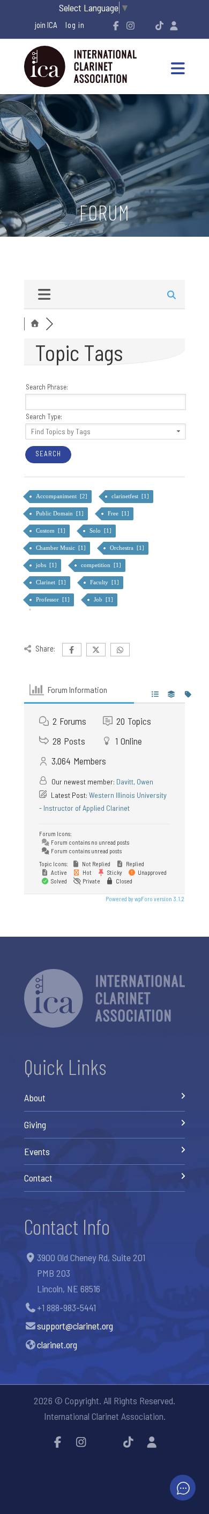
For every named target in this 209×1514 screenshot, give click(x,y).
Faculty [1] (105, 582)
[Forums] (35, 323)
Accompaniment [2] (62, 496)
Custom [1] (51, 530)
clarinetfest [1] (131, 496)
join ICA (46, 25)
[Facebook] (115, 25)
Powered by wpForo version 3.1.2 (144, 898)
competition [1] (102, 565)
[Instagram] (130, 25)
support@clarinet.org (75, 1326)
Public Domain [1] (60, 513)
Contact (38, 1178)
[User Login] (173, 25)
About (35, 1097)
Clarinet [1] (52, 582)
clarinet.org (57, 1344)
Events (37, 1151)
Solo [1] (101, 530)
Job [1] (104, 599)
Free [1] (119, 513)
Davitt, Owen (134, 781)
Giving (35, 1124)
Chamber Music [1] (61, 547)
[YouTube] (144, 25)
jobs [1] (47, 565)
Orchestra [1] (128, 547)
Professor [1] (53, 599)
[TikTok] (159, 25)
